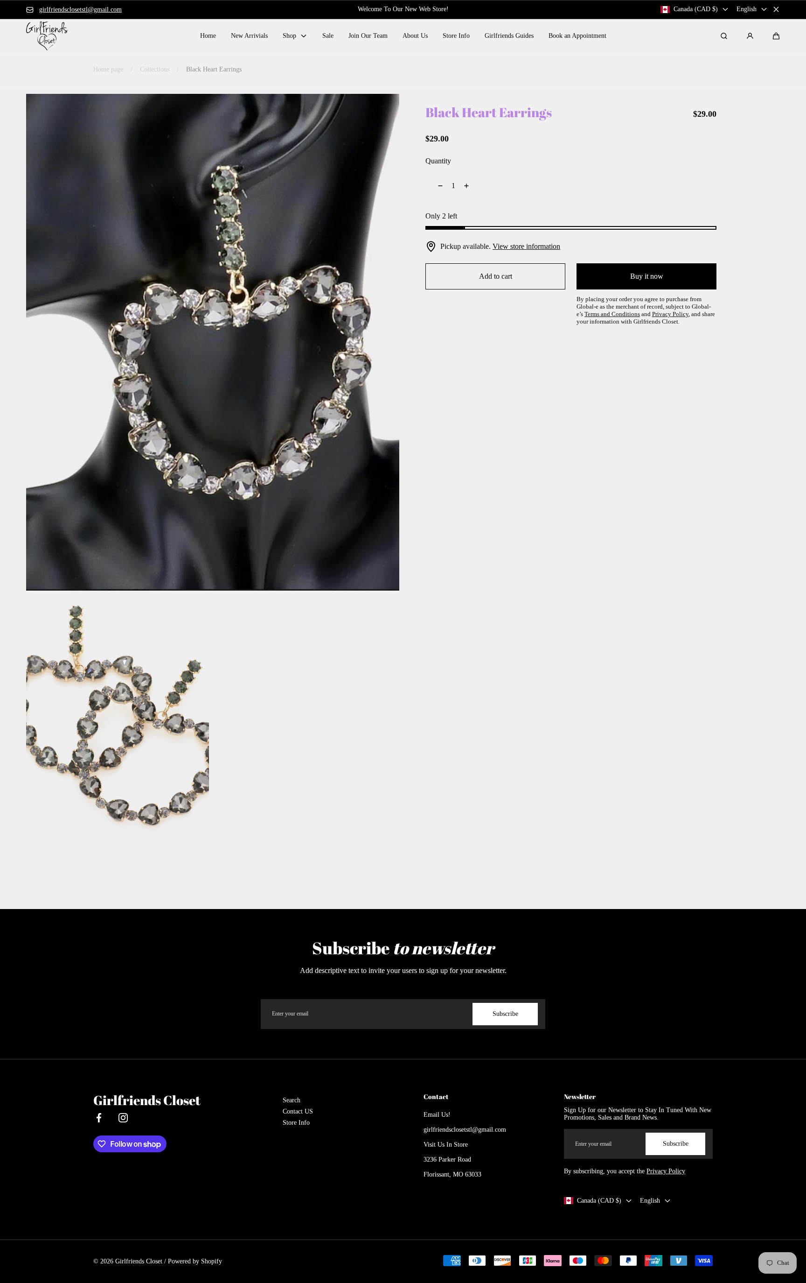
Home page (108, 69)
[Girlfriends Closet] (47, 35)
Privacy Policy (665, 1171)
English (747, 9)
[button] (776, 36)
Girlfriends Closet (138, 1261)
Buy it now (646, 276)
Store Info (296, 1122)
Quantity (438, 161)
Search (291, 1100)
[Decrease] (434, 186)
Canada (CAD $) (696, 9)
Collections (154, 69)
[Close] (776, 9)
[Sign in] (750, 36)
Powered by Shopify (195, 1261)
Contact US (298, 1111)
